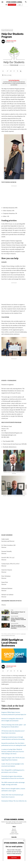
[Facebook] (14, 71)
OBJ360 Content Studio (11, 40)
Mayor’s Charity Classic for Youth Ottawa (18, 612)
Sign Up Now (14, 857)
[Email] (10, 71)
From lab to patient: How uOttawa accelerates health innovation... (18, 627)
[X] (17, 71)
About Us (14, 829)
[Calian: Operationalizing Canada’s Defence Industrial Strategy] (5, 618)
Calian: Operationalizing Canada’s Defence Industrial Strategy (18, 619)
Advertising (14, 830)
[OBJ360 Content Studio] (3, 41)
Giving (3, 30)
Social (12, 610)
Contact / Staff (14, 832)
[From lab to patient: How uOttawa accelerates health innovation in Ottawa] (5, 625)
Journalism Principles (14, 833)
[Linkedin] (20, 71)
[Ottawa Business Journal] (14, 2)
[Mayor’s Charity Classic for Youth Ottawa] (5, 612)
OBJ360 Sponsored (8, 30)
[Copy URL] (7, 71)
